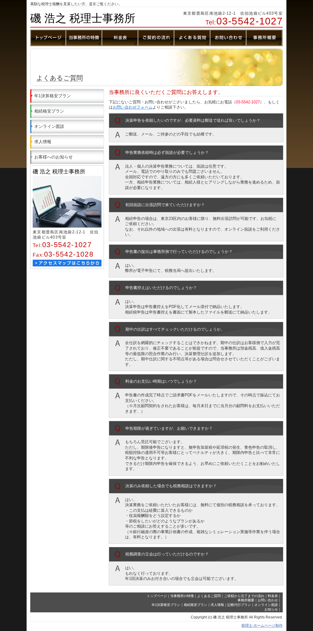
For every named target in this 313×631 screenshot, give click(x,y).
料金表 (273, 596)
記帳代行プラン (239, 605)
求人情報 (42, 141)
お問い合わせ (268, 600)
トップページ (157, 596)
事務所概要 (246, 600)
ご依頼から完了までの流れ (244, 596)
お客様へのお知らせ (53, 156)
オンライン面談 (49, 126)
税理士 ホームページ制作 (262, 625)
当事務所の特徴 (182, 596)
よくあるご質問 (209, 596)
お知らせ (271, 609)
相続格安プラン (49, 111)
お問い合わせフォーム (133, 107)
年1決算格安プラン (52, 95)
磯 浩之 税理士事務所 (82, 18)
